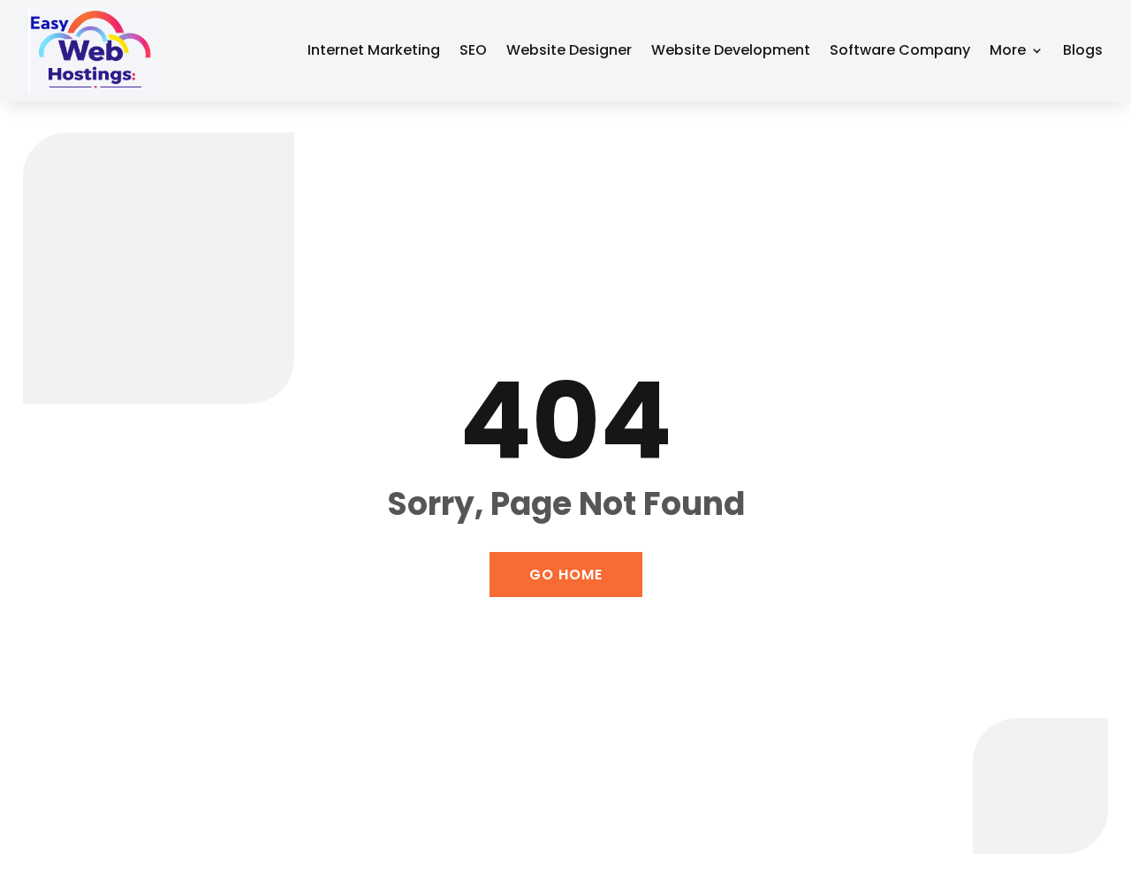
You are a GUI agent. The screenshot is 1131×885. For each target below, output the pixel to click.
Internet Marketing (373, 50)
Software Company (900, 50)
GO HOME (566, 574)
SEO (473, 50)
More (1008, 50)
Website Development (730, 50)
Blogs (1083, 50)
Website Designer (569, 50)
